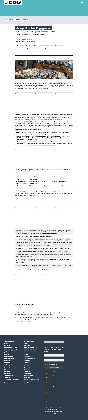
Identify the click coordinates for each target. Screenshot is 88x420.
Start (5, 369)
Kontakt (6, 354)
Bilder (6, 343)
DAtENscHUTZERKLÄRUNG (46, 386)
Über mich (7, 371)
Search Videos (8, 366)
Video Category (8, 375)
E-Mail (45, 358)
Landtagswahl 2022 (9, 358)
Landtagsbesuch (8, 356)
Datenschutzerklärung (10, 347)
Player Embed (8, 364)
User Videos (7, 373)
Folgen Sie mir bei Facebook (12, 351)
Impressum (7, 352)
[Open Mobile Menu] (82, 2)
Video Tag (7, 377)
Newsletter (7, 360)
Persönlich (7, 362)
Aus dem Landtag (9, 341)
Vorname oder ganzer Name (50, 353)
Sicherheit (7, 367)
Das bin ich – (7, 345)
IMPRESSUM (54, 379)
